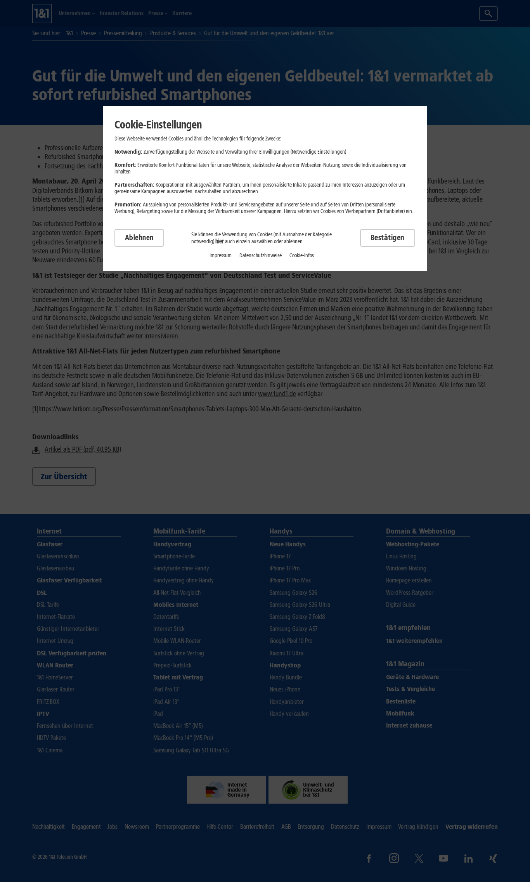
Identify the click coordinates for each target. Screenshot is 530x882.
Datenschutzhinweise (260, 255)
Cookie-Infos (301, 255)
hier (219, 241)
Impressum (221, 255)
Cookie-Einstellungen (158, 124)
